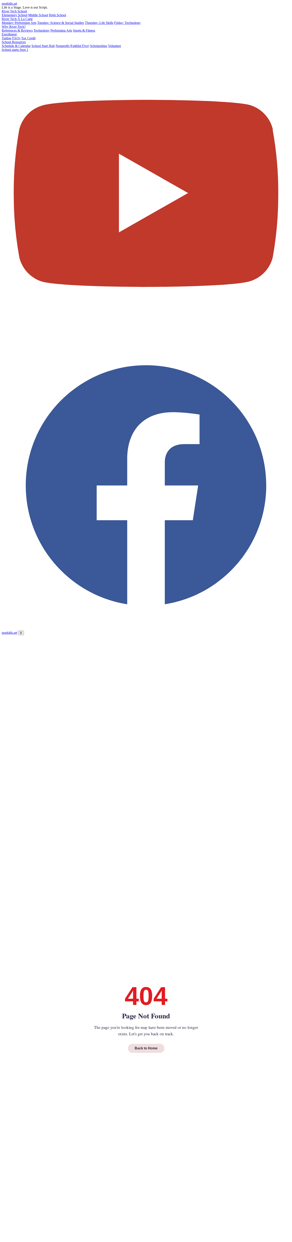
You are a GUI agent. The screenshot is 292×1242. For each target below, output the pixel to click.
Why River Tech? (14, 26)
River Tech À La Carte (17, 19)
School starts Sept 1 (15, 50)
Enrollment (9, 34)
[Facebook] (146, 628)
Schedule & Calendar (16, 46)
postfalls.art (9, 3)
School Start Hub (43, 46)
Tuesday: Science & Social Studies (60, 23)
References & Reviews (17, 30)
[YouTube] (146, 339)
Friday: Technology (127, 23)
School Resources (14, 42)
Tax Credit (28, 38)
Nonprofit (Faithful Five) (72, 46)
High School (57, 15)
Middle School (38, 15)
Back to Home (146, 1048)
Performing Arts (61, 30)
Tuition (6, 38)
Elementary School (14, 15)
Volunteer (114, 46)
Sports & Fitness (84, 30)
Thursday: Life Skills (99, 23)
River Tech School (14, 11)
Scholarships (98, 46)
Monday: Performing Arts (19, 23)
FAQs (16, 38)
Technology (42, 30)
